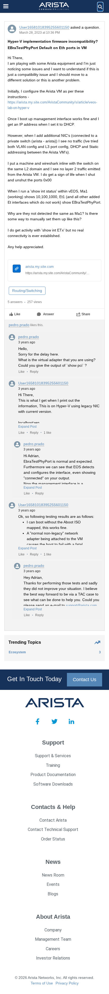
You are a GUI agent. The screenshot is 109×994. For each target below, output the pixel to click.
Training (53, 765)
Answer (48, 314)
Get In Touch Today (34, 678)
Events (53, 884)
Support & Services (53, 755)
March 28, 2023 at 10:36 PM (39, 32)
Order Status (53, 839)
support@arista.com (81, 605)
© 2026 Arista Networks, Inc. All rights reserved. (54, 977)
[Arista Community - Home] (54, 6)
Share (85, 314)
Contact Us (84, 679)
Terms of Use (42, 983)
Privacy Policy (67, 983)
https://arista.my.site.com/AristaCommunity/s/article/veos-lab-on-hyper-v (57, 273)
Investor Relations (53, 958)
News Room (53, 875)
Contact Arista (53, 820)
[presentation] (16, 269)
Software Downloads (53, 784)
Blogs (53, 893)
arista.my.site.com (39, 267)
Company (53, 929)
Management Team (53, 939)
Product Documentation (53, 774)
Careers (53, 948)
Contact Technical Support (53, 829)
